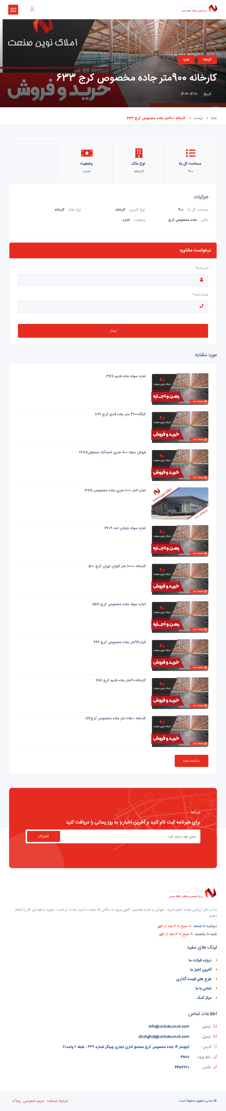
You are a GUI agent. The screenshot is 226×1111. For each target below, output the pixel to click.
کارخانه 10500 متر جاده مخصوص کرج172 (115, 718)
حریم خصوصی (33, 1101)
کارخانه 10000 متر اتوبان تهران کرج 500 (117, 566)
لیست (198, 118)
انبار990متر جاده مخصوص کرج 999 (120, 642)
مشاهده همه (191, 761)
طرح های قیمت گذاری (193, 979)
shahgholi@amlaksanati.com (164, 1037)
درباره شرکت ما (200, 960)
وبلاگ (16, 1101)
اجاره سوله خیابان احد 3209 (125, 528)
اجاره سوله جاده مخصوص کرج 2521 (119, 604)
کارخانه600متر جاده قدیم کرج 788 (121, 680)
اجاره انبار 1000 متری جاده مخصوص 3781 (115, 490)
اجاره (186, 59)
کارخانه (207, 59)
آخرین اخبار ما (200, 970)
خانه (214, 118)
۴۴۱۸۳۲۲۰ (182, 1067)
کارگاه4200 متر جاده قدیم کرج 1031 (120, 414)
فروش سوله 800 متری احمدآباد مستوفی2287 (112, 452)
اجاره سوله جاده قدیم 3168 (126, 376)
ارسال (113, 331)
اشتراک (43, 836)
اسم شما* (201, 268)
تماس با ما (203, 988)
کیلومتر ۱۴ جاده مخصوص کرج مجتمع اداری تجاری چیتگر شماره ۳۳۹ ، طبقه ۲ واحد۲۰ (126, 1047)
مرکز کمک (204, 998)
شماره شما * (200, 294)
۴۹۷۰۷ (185, 1057)
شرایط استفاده (57, 1101)
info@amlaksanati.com (169, 1027)
